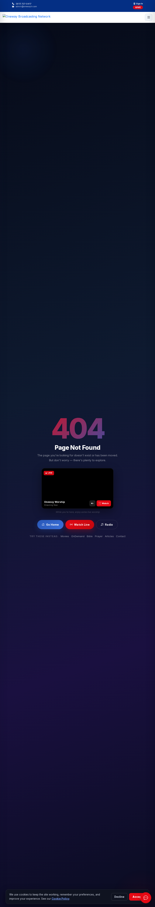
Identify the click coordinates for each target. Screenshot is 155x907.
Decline (119, 896)
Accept (137, 896)
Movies (65, 536)
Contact (121, 536)
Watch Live (82, 524)
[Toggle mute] (92, 503)
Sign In (139, 4)
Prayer (99, 536)
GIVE (138, 7)
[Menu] (148, 17)
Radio (109, 524)
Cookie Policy (60, 898)
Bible (90, 536)
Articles (109, 536)
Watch (105, 503)
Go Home (52, 524)
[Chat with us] (145, 897)
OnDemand (77, 536)
